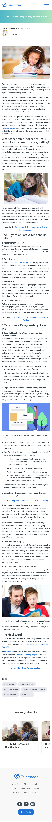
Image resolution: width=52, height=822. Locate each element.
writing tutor (27, 694)
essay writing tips (26, 684)
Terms (15, 788)
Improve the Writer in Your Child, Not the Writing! (30, 501)
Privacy (16, 792)
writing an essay (10, 694)
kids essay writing (11, 689)
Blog (26, 784)
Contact (36, 788)
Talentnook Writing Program (27, 655)
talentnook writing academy (34, 689)
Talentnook (8, 652)
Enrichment (25, 788)
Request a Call (26, 812)
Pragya (14, 34)
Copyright (36, 792)
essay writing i (10, 128)
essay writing (9, 684)
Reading (36, 784)
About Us (15, 784)
